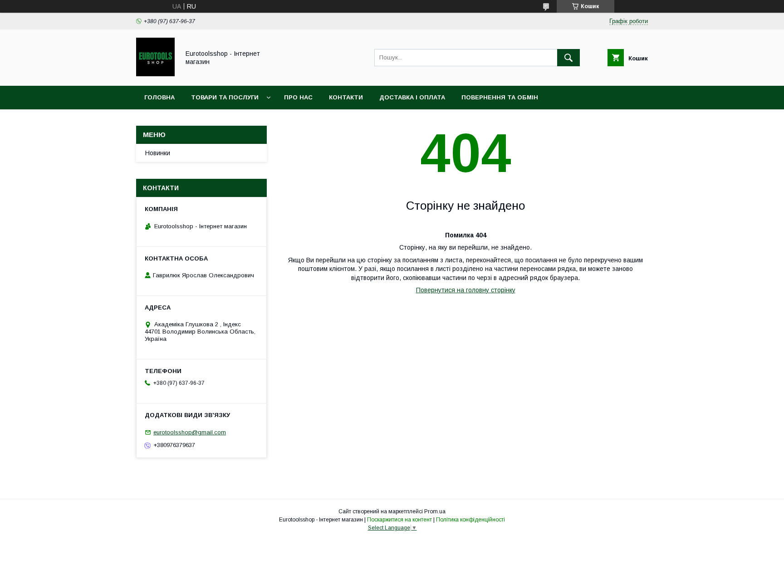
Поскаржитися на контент (399, 519)
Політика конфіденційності (470, 519)
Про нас (298, 97)
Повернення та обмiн (499, 97)
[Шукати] (568, 57)
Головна (159, 97)
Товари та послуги (225, 97)
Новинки (157, 153)
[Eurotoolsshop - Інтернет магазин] (155, 74)
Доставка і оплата (412, 97)
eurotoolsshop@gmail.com (189, 432)
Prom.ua (435, 511)
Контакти (346, 97)
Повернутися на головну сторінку (465, 290)
